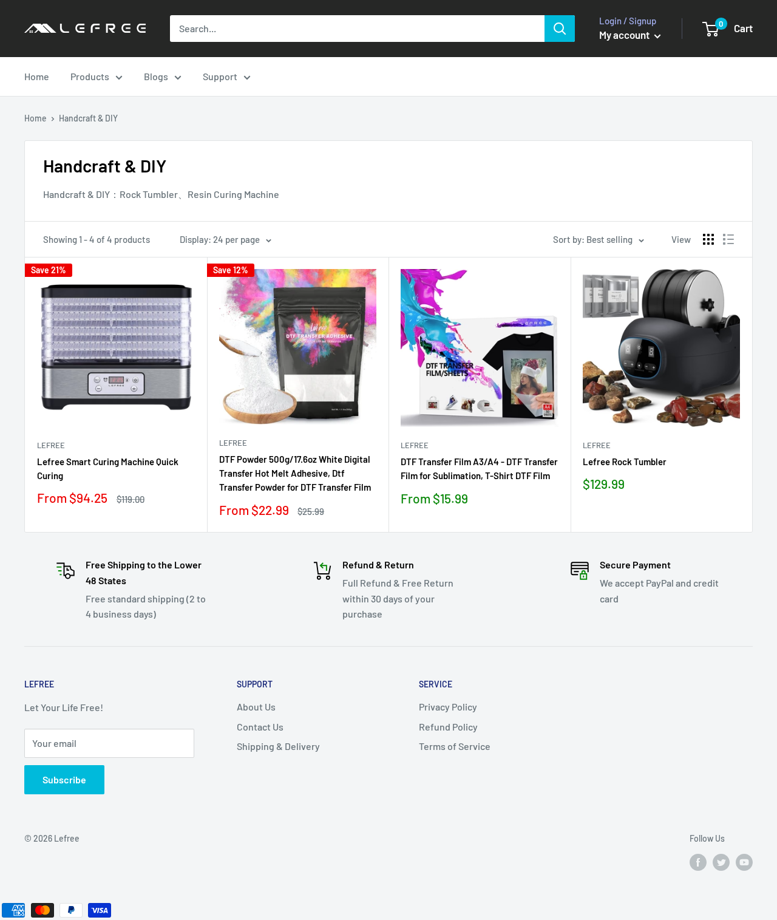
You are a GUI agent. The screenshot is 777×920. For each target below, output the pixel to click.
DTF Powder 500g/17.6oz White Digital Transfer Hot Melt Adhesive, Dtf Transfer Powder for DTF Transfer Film (295, 473)
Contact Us (260, 726)
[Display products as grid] (708, 239)
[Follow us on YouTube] (744, 862)
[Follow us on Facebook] (698, 862)
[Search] (560, 28)
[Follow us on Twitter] (721, 862)
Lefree (51, 445)
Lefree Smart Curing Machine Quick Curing (107, 468)
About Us (256, 706)
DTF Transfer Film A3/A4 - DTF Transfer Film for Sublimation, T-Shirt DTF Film (479, 468)
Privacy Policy (448, 706)
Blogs (156, 76)
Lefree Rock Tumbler (625, 461)
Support (220, 76)
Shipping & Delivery (278, 746)
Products (89, 76)
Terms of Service (454, 746)
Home (36, 76)
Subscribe (64, 779)
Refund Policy (448, 726)
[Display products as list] (728, 239)
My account (625, 35)
